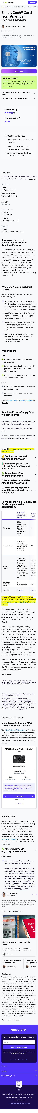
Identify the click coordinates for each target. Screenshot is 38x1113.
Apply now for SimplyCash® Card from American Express (18, 46)
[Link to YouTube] (26, 1059)
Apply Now (19, 71)
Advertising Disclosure (12, 1097)
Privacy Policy (22, 1053)
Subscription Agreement (30, 1094)
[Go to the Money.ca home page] (11, 2)
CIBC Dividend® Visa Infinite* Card (19, 750)
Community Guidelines (19, 1100)
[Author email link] (33, 894)
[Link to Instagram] (11, 1059)
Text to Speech (22, 1097)
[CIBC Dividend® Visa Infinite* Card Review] (19, 759)
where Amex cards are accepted (20, 400)
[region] (19, 777)
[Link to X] (22, 1059)
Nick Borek (10, 954)
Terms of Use (24, 1052)
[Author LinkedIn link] (36, 894)
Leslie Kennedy (11, 967)
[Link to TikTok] (19, 1059)
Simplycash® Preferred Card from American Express (21, 514)
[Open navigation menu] (2, 2)
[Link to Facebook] (15, 1059)
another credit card (8, 839)
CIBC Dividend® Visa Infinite (15, 730)
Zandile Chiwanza (11, 26)
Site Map (30, 1097)
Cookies (12, 1094)
